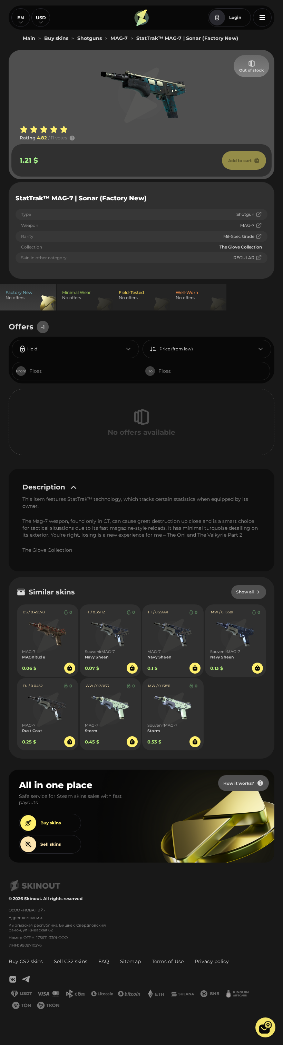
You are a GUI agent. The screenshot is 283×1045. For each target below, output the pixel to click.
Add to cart (240, 160)
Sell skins (50, 844)
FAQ (103, 961)
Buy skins (50, 822)
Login (235, 17)
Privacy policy (212, 961)
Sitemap (130, 961)
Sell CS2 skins (70, 961)
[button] (265, 1027)
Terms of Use (168, 961)
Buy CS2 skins (26, 961)
